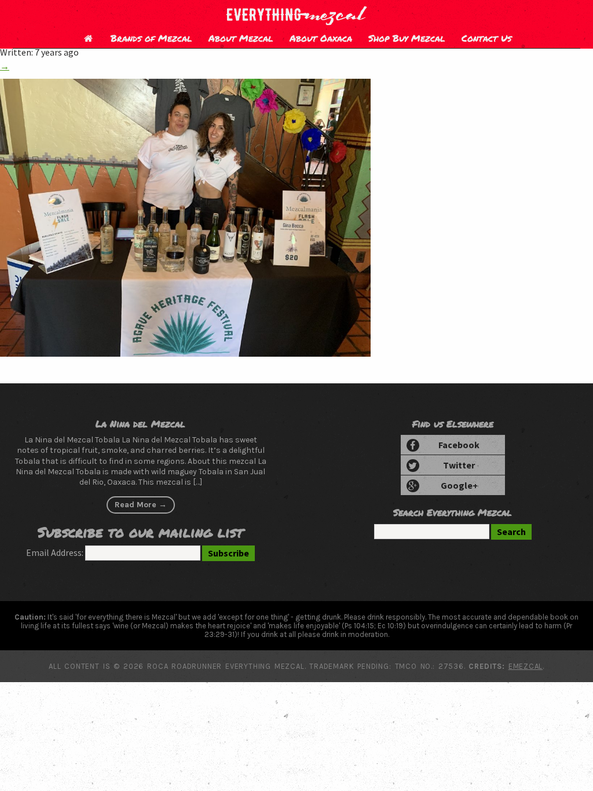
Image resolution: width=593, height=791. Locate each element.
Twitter (459, 465)
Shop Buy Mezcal (406, 38)
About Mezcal (240, 38)
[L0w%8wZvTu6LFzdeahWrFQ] (185, 353)
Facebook (458, 445)
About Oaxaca (321, 38)
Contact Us (486, 38)
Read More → (141, 505)
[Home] (88, 38)
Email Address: (54, 552)
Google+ (459, 485)
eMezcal (525, 666)
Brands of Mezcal (151, 38)
